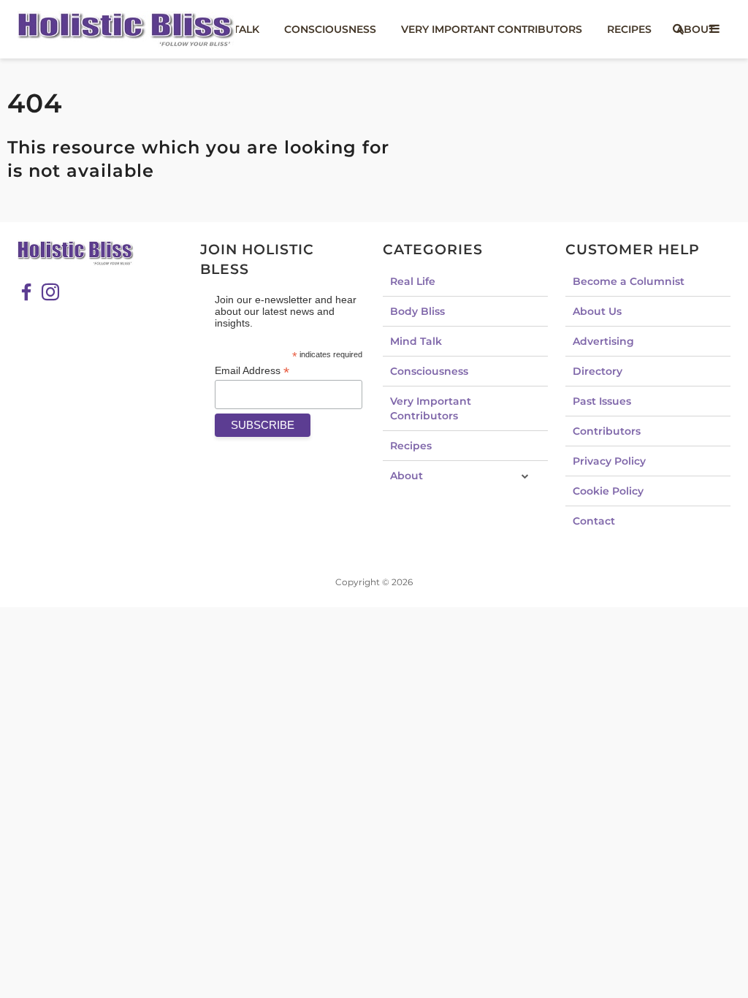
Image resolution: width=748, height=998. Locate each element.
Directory (597, 371)
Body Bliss (417, 311)
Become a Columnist (628, 281)
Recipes (629, 29)
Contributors (607, 431)
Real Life (412, 281)
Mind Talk (416, 341)
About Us (597, 311)
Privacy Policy (609, 461)
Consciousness (330, 29)
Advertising (603, 341)
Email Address (252, 371)
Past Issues (602, 401)
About (406, 475)
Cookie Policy (608, 491)
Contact (594, 520)
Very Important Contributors (491, 29)
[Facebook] (26, 292)
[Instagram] (50, 292)
